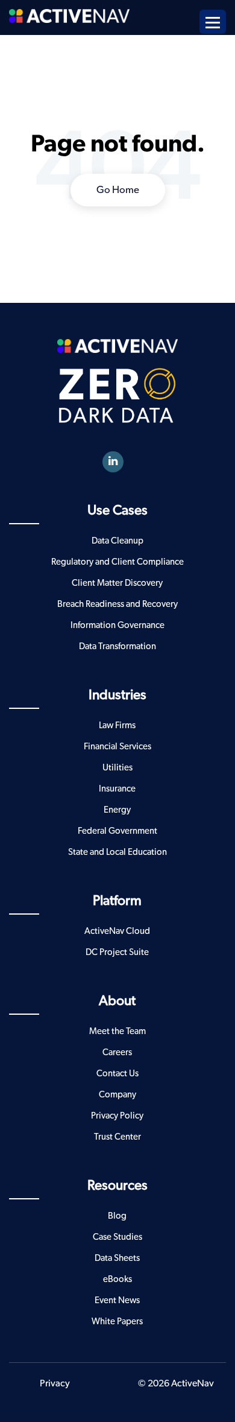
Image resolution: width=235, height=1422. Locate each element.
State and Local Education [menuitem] (117, 852)
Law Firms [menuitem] (117, 725)
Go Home (117, 190)
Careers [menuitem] (117, 1052)
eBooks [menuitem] (117, 1279)
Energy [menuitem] (117, 809)
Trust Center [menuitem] (117, 1136)
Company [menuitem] (117, 1094)
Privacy (55, 1383)
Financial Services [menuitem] (117, 746)
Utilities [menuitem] (117, 767)
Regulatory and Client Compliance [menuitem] (117, 562)
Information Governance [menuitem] (117, 625)
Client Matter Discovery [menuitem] (117, 583)
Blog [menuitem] (117, 1215)
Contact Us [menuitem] (117, 1073)
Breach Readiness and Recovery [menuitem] (117, 604)
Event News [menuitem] (117, 1300)
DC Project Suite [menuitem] (117, 952)
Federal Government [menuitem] (117, 831)
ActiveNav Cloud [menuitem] (117, 931)
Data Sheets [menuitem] (117, 1258)
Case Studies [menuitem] (117, 1237)
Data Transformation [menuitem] (117, 646)
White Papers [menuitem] (117, 1321)
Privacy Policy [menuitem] (117, 1115)
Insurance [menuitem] (117, 788)
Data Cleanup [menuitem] (117, 540)
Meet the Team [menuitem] (117, 1031)
